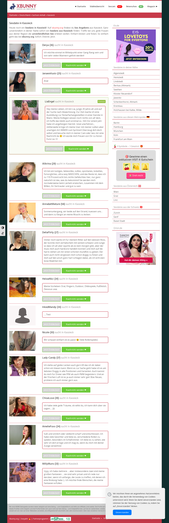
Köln (116, 135)
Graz (116, 195)
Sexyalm (24, 519)
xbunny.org (57, 27)
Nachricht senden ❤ (76, 65)
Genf (116, 216)
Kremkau (118, 105)
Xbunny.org (14, 519)
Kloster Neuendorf (123, 93)
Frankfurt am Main (123, 139)
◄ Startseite (80, 6)
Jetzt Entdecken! (51, 65)
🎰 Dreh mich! (136, 175)
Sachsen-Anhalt (38, 15)
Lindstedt (118, 81)
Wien (116, 191)
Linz (116, 200)
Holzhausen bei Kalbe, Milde (128, 110)
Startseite (13, 15)
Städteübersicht (97, 6)
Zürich (117, 212)
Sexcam (114, 6)
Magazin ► (152, 6)
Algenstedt (119, 73)
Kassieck (68, 45)
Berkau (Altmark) (122, 85)
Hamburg (118, 126)
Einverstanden (122, 512)
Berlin (116, 122)
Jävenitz (117, 97)
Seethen (118, 89)
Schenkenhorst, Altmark (125, 101)
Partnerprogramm (40, 519)
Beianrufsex (134, 6)
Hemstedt (118, 77)
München (118, 131)
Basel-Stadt (119, 220)
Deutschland (24, 15)
